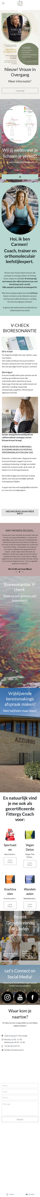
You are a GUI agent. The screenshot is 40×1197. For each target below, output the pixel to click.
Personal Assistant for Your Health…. (28, 953)
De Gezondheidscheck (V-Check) (10, 953)
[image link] (10, 834)
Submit (20, 1119)
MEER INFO (20, 170)
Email (5, 1091)
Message (6, 1104)
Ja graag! (20, 90)
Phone (5, 1097)
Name (5, 1085)
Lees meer (29, 905)
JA (20, 176)
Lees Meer (10, 861)
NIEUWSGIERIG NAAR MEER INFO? (20, 512)
